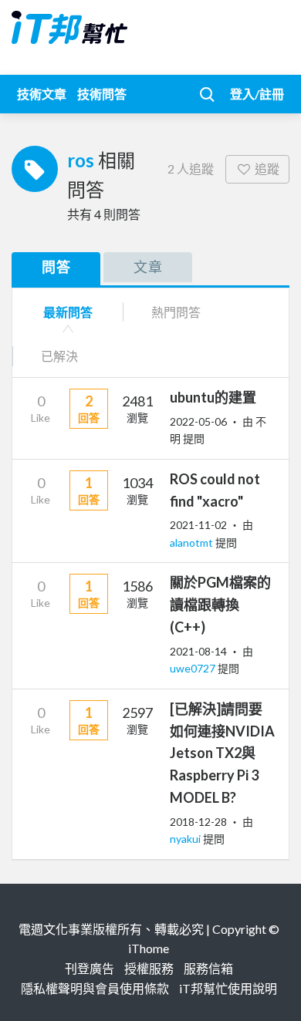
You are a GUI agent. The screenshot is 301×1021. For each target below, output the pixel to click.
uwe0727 (194, 668)
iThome (148, 948)
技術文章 (41, 93)
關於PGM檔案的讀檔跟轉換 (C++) (220, 604)
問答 (56, 266)
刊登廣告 (89, 968)
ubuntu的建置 (213, 397)
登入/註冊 (257, 93)
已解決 (59, 356)
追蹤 (267, 168)
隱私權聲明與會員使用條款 (95, 988)
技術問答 (102, 93)
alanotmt (192, 542)
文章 (148, 266)
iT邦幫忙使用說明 (228, 988)
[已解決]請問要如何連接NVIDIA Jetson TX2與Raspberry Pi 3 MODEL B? (222, 753)
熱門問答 (176, 312)
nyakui (186, 838)
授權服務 (149, 968)
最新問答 (68, 312)
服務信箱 (208, 968)
